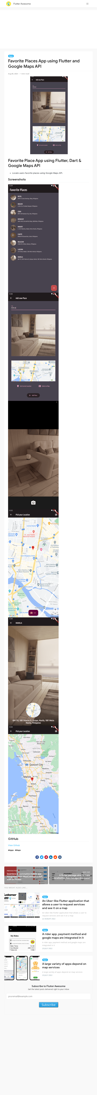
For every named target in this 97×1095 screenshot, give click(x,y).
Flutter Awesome (22, 3)
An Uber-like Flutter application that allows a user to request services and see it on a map (65, 904)
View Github (14, 845)
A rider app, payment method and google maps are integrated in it (64, 935)
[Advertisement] (49, 29)
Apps (11, 56)
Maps (18, 850)
